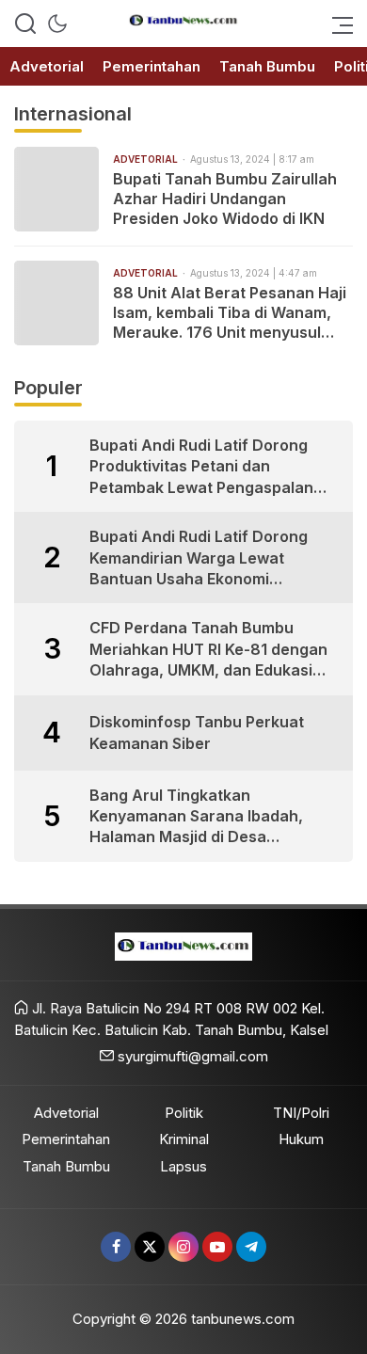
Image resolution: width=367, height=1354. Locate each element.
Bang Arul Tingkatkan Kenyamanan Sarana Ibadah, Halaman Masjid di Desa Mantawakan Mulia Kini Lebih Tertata (196, 817)
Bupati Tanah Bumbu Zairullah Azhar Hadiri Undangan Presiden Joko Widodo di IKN (225, 198)
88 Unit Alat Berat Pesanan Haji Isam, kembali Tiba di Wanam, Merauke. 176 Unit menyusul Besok (229, 312)
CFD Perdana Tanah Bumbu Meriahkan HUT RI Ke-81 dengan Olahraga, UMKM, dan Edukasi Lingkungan (208, 649)
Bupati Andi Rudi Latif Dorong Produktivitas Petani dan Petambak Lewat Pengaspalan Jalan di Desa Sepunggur (201, 467)
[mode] (57, 23)
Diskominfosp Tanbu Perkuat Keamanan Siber (196, 732)
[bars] (337, 23)
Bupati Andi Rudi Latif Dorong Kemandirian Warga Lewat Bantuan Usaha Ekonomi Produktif (198, 558)
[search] (25, 23)
